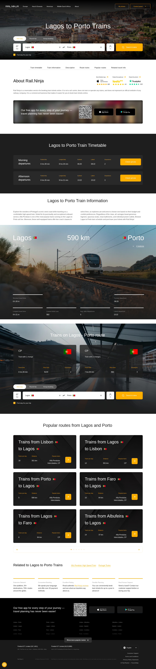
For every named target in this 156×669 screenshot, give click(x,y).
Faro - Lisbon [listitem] (50, 630)
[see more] (68, 460)
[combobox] (37, 47)
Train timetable (36, 68)
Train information (53, 68)
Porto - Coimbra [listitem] (83, 634)
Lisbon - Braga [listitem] (17, 634)
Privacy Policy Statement (130, 659)
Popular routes (100, 68)
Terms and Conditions (131, 656)
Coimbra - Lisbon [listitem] (117, 630)
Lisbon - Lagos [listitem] (17, 626)
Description (70, 68)
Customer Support (132, 653)
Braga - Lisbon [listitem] (50, 634)
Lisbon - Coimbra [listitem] (84, 630)
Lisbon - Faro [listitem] (17, 630)
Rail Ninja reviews (81, 586)
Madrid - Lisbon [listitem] (116, 626)
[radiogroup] (35, 38)
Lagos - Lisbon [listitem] (50, 626)
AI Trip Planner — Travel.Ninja (129, 663)
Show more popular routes (76, 640)
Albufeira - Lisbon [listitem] (117, 622)
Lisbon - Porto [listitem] (17, 622)
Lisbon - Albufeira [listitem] (84, 622)
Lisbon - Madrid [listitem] (83, 626)
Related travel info (118, 68)
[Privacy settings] (4, 664)
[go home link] (12, 6)
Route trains (84, 68)
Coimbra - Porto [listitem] (116, 634)
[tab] (36, 68)
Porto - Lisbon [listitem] (50, 622)
